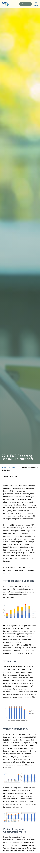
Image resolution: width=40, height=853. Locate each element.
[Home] (7, 4)
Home (4, 467)
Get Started (25, 4)
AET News (12, 467)
